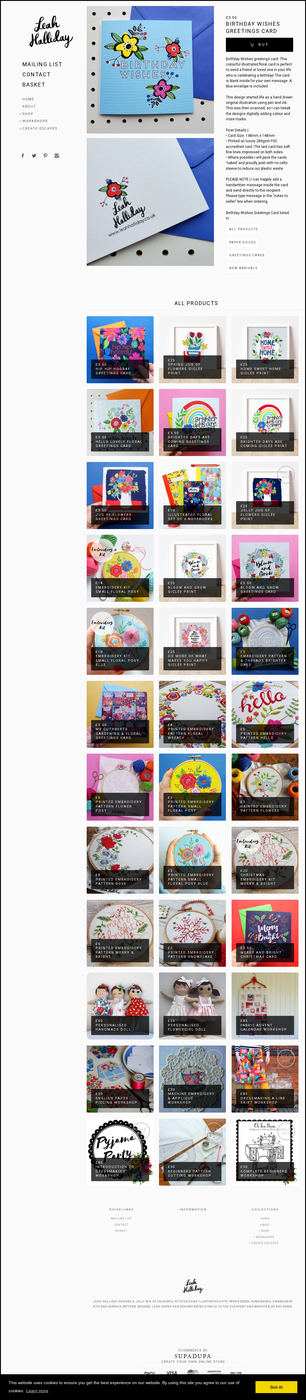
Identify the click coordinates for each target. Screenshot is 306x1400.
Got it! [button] (276, 1387)
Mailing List (42, 64)
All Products (243, 229)
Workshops (35, 121)
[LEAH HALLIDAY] (51, 32)
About (29, 106)
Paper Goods (242, 242)
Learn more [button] (37, 1390)
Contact (36, 74)
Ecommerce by (193, 1350)
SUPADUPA (193, 1356)
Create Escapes (39, 129)
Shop (27, 114)
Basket (33, 84)
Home (28, 99)
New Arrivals (243, 268)
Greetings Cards (247, 255)
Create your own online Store (193, 1362)
